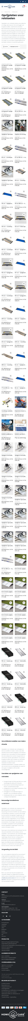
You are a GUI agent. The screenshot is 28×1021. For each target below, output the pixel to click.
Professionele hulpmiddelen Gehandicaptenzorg (13, 945)
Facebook (3, 916)
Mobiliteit (4, 926)
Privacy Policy (5, 976)
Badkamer (4, 929)
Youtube (6, 916)
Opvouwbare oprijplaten (6, 133)
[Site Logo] (9, 7)
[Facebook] (21, 2)
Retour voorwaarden (6, 966)
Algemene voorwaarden (7, 965)
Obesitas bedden (6, 950)
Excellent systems (6, 983)
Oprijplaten (4, 924)
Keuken (3, 931)
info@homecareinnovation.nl (9, 878)
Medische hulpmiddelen (7, 947)
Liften (3, 927)
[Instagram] (25, 2)
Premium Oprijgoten (18, 110)
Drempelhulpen (5, 922)
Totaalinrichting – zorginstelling (9, 997)
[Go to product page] (7, 56)
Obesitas (4, 936)
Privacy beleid (5, 968)
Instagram (10, 916)
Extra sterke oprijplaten (6, 202)
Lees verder (23, 422)
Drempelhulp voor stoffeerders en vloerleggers (13, 990)
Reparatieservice (6, 985)
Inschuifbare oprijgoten (19, 225)
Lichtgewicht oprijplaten (6, 63)
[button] (3, 6)
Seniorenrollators (6, 948)
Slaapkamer (4, 933)
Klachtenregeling (5, 970)
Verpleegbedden (6, 988)
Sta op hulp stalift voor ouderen (9, 992)
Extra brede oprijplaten (19, 567)
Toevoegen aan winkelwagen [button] (10, 53)
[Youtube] (23, 2)
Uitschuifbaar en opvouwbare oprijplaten (10, 705)
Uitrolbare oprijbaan (19, 409)
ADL (2, 934)
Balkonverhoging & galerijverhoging (10, 942)
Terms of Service (5, 977)
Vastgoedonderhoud (6, 987)
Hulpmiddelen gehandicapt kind (9, 943)
